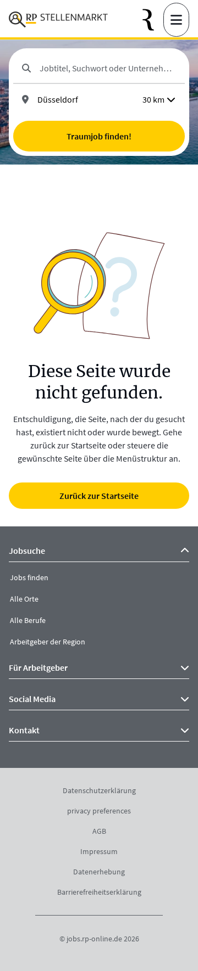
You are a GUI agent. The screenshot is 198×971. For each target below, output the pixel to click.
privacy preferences (99, 811)
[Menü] (176, 20)
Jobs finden (29, 577)
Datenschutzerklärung (99, 790)
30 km (153, 99)
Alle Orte (24, 599)
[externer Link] (152, 20)
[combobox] (108, 68)
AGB (99, 831)
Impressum (99, 851)
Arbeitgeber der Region (47, 642)
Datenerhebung (99, 872)
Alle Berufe (28, 620)
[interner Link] (58, 20)
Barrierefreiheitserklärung (99, 892)
